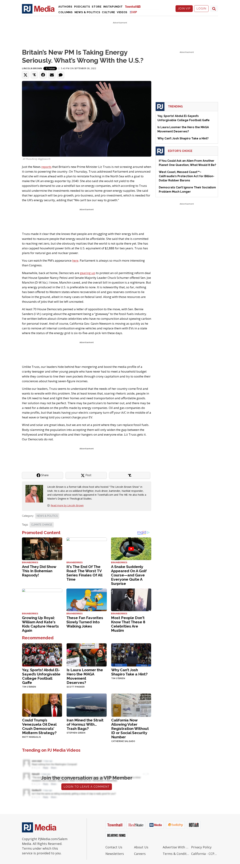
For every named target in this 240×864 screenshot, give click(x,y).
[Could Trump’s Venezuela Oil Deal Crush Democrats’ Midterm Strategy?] (42, 704)
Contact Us (113, 847)
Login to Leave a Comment (87, 786)
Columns (65, 12)
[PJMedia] (38, 8)
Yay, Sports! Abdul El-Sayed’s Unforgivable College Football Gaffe (41, 676)
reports (46, 167)
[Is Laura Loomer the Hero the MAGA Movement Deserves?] (86, 654)
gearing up (87, 273)
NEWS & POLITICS (47, 515)
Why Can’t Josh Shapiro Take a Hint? (129, 672)
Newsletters (114, 854)
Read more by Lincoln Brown (67, 505)
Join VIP (184, 8)
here (75, 260)
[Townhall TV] (134, 6)
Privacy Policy (201, 847)
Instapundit (113, 6)
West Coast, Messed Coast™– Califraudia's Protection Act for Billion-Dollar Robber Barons (186, 176)
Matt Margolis (31, 737)
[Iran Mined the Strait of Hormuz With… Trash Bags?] (86, 704)
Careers (140, 854)
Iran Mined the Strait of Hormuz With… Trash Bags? (85, 724)
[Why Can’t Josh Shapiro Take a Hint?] (131, 654)
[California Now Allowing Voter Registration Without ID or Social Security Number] (131, 704)
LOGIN (201, 8)
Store (97, 6)
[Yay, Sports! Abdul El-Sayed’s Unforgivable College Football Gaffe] (42, 654)
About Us (141, 847)
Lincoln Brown (32, 68)
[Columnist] (35, 493)
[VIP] (133, 12)
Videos (122, 12)
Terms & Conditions (176, 854)
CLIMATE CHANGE (41, 524)
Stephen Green (76, 733)
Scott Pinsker (76, 687)
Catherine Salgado (123, 741)
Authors (65, 6)
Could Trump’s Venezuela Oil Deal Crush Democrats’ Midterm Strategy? (39, 726)
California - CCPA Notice (204, 854)
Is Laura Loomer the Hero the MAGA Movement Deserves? (85, 676)
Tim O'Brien (29, 687)
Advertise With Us (176, 847)
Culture (108, 12)
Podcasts (82, 6)
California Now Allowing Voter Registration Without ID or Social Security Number (130, 728)
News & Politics (87, 12)
